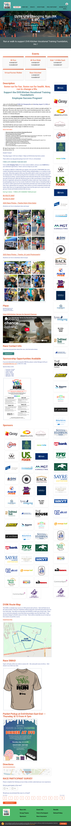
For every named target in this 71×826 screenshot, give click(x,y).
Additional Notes (9, 802)
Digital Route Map (7, 619)
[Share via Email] (36, 31)
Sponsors (23, 816)
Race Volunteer (35, 73)
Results (32, 7)
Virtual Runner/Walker (13, 73)
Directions (43, 28)
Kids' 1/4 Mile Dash (57, 60)
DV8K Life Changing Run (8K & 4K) (35, 18)
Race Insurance (42, 816)
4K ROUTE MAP (8, 199)
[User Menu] (67, 4)
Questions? (8, 353)
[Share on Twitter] (34, 31)
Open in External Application (9, 766)
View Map (28, 772)
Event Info (25, 7)
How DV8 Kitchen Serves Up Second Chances (20, 314)
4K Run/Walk (35, 60)
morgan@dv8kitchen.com (10, 363)
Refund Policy (63, 7)
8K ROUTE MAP (8, 196)
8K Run (13, 60)
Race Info (17, 7)
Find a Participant (52, 7)
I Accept (63, 823)
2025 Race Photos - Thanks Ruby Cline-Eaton (19, 203)
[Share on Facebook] (32, 31)
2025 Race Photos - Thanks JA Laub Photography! (21, 254)
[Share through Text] (39, 31)
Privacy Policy (32, 824)
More (64, 8)
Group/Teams (40, 7)
